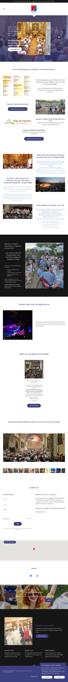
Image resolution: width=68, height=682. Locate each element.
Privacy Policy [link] (24, 528)
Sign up (49, 600)
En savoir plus (14, 49)
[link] (34, 9)
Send (17, 523)
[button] (4, 9)
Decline (47, 677)
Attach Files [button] (7, 519)
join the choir (34, 405)
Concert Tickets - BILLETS (17, 109)
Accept (59, 677)
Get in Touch (42, 636)
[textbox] (17, 499)
